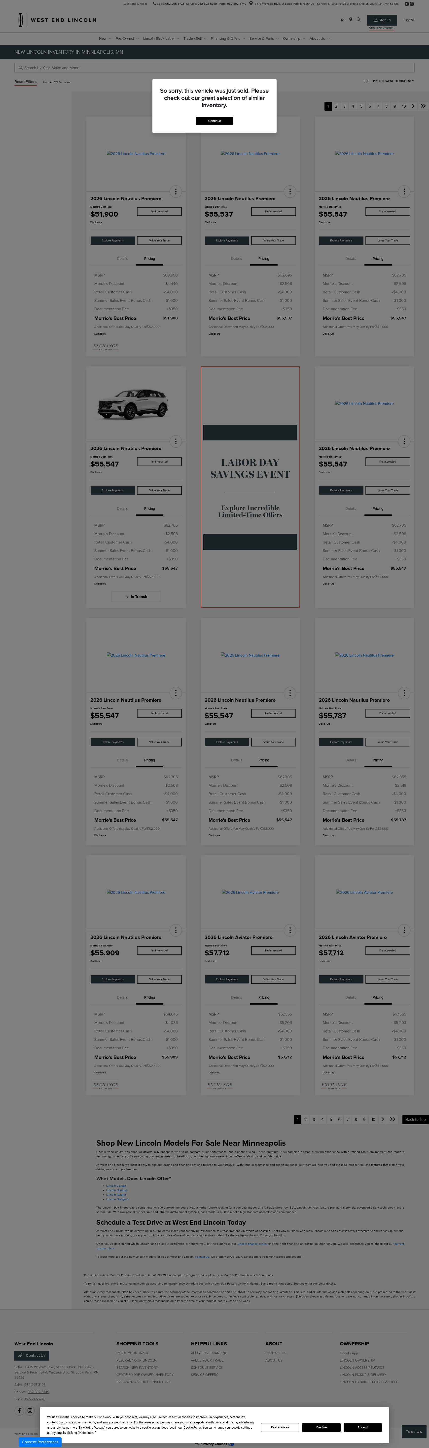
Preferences (280, 1427)
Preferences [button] (87, 1433)
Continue (214, 121)
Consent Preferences (40, 1442)
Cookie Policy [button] (192, 1427)
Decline (321, 1427)
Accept (363, 1427)
